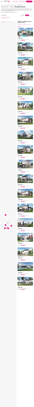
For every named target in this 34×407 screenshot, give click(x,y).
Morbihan (28, 24)
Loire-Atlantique (24, 24)
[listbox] (3, 15)
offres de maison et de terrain (9, 10)
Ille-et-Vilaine (19, 24)
